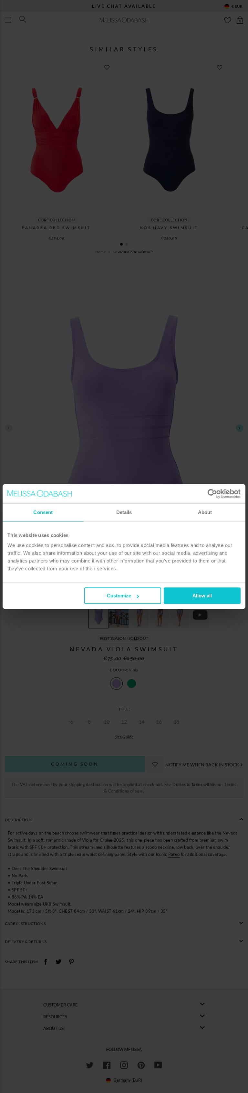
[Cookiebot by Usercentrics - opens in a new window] (212, 494)
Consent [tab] (43, 512)
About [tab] (205, 512)
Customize (119, 595)
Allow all (202, 595)
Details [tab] (124, 512)
